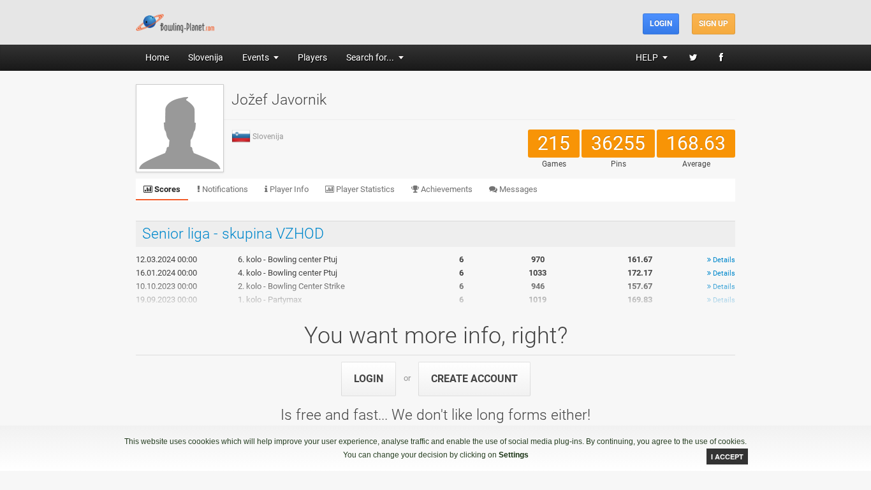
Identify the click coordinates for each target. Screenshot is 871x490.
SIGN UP (713, 23)
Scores (166, 189)
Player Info (288, 189)
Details (723, 260)
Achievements (445, 189)
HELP (647, 57)
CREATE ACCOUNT (474, 379)
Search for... (370, 57)
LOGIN (368, 379)
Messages (517, 189)
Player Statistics (364, 189)
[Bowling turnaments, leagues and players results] (176, 22)
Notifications (224, 189)
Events (255, 57)
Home (157, 57)
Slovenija (205, 57)
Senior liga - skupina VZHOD (233, 233)
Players (312, 57)
